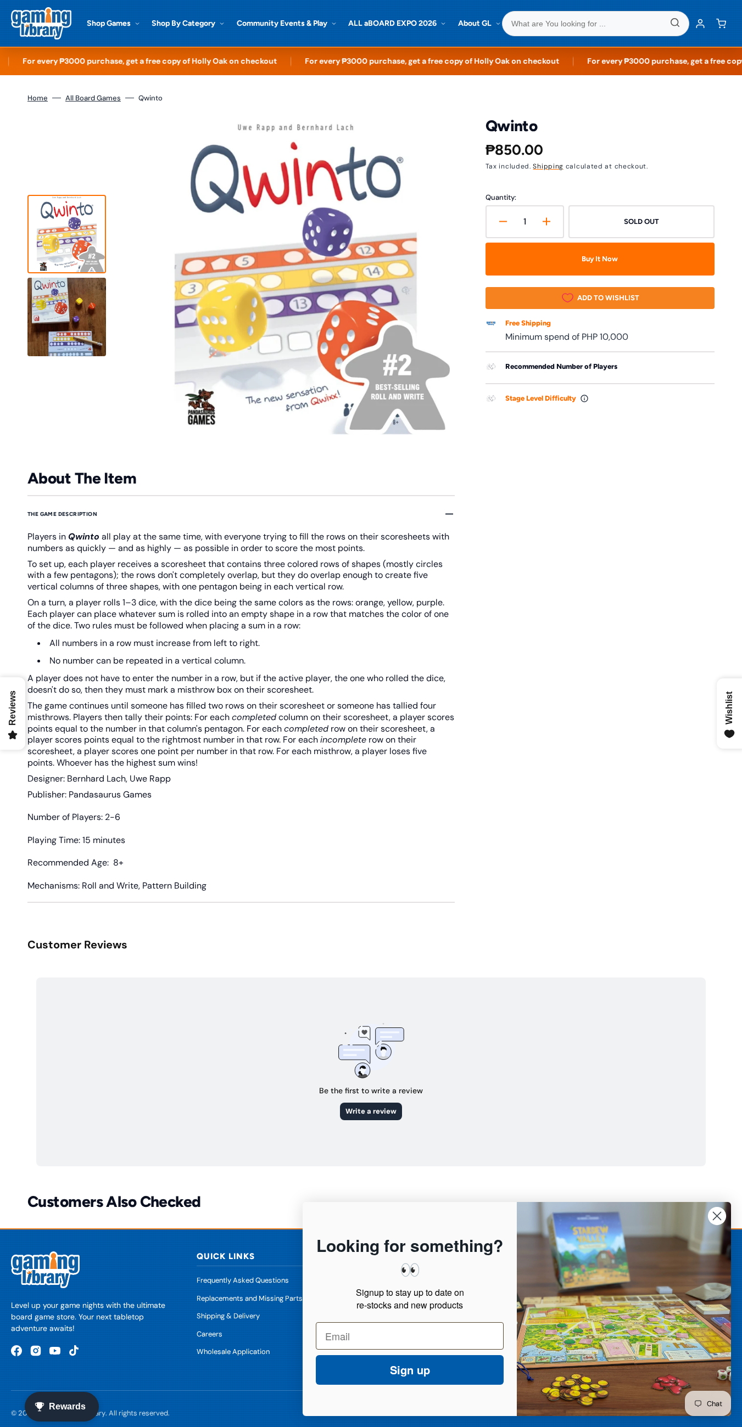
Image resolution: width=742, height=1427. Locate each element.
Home (37, 98)
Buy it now (600, 259)
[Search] (675, 24)
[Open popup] (584, 398)
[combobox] (595, 23)
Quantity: (501, 197)
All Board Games (93, 98)
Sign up (410, 1370)
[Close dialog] (717, 1216)
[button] (721, 23)
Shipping (548, 166)
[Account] (700, 23)
